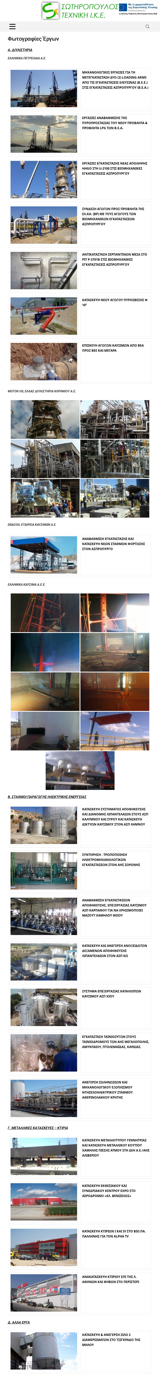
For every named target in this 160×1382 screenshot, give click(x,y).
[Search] (147, 26)
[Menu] (12, 26)
